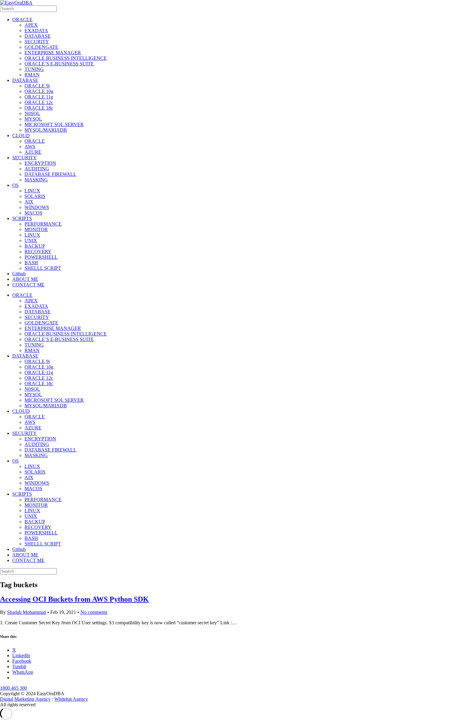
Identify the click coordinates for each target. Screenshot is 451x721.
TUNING (34, 69)
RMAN (32, 74)
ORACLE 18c (39, 107)
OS (15, 185)
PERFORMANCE (43, 224)
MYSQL (33, 119)
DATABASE (38, 36)
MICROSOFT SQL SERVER (54, 124)
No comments (93, 612)
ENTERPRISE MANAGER (53, 52)
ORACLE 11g (39, 96)
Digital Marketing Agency (25, 699)
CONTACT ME (28, 284)
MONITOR (36, 229)
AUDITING (37, 168)
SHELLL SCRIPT (43, 268)
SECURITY (37, 41)
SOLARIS (35, 196)
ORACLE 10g (39, 91)
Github (19, 273)
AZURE (33, 152)
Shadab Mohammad (26, 612)
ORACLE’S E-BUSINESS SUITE (59, 63)
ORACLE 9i (37, 85)
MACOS (33, 212)
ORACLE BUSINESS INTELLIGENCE (66, 58)
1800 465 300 (13, 688)
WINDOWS (37, 207)
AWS (30, 146)
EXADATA (36, 30)
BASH (31, 262)
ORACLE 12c (39, 102)
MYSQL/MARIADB (46, 130)
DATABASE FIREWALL (50, 174)
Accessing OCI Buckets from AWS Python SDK (74, 599)
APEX (31, 25)
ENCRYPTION (40, 163)
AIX (29, 201)
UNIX (31, 240)
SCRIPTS (22, 218)
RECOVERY (38, 251)
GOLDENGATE (41, 47)
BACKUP (35, 246)
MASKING (36, 179)
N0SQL (32, 113)
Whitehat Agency (71, 699)
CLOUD (21, 135)
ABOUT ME (25, 279)
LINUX (32, 190)
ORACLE (22, 19)
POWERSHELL (41, 257)
